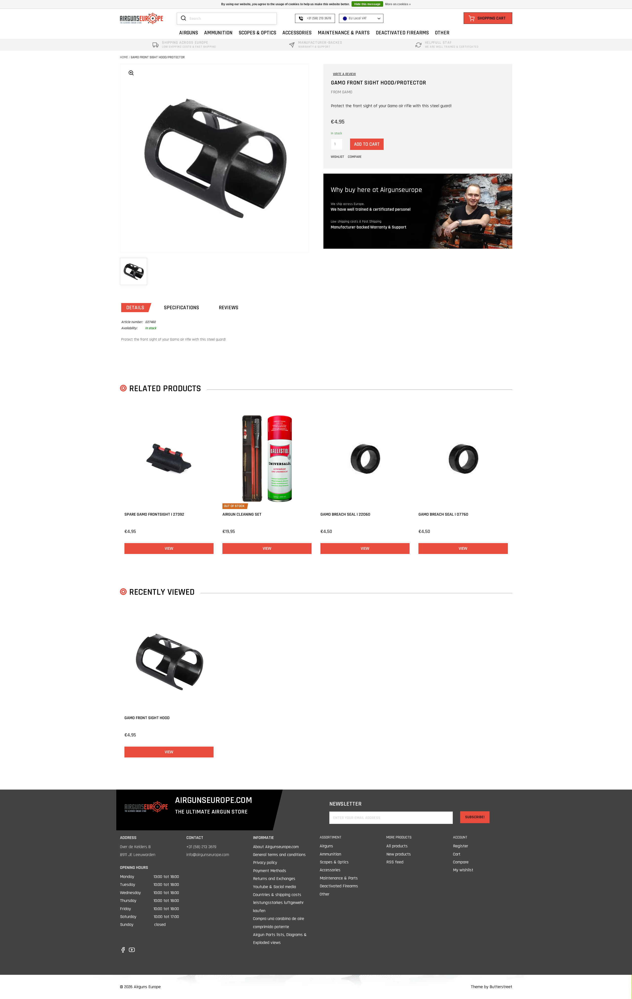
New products (398, 854)
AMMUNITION (218, 32)
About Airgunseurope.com (276, 847)
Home (124, 57)
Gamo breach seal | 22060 (345, 514)
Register (460, 846)
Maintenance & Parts (339, 878)
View (169, 548)
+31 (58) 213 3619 (201, 847)
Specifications (181, 307)
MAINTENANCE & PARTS (344, 32)
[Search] (183, 18)
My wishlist (463, 870)
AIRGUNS (188, 32)
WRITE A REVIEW (344, 74)
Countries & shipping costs (277, 894)
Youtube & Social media (274, 887)
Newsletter (345, 804)
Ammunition (330, 854)
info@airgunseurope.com (207, 854)
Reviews (228, 307)
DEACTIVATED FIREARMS (402, 32)
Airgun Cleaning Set (241, 514)
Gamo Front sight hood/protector (158, 57)
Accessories (330, 870)
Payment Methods (269, 871)
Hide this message (367, 4)
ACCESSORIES (297, 32)
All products (397, 846)
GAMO (347, 92)
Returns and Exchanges (274, 878)
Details (135, 307)
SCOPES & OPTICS (257, 32)
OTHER (442, 32)
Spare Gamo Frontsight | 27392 (154, 514)
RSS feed (394, 862)
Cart (456, 854)
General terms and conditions (279, 854)
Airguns (326, 846)
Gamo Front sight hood (147, 718)
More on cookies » (398, 4)
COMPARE (355, 157)
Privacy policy (265, 862)
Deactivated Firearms (339, 886)
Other (324, 894)
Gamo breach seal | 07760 (443, 514)
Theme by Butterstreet (491, 987)
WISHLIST (337, 157)
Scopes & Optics (334, 862)
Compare (461, 862)
